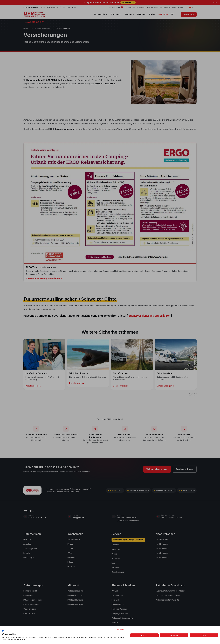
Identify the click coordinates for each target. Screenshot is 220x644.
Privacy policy (121, 629)
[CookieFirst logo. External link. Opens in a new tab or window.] (3, 631)
